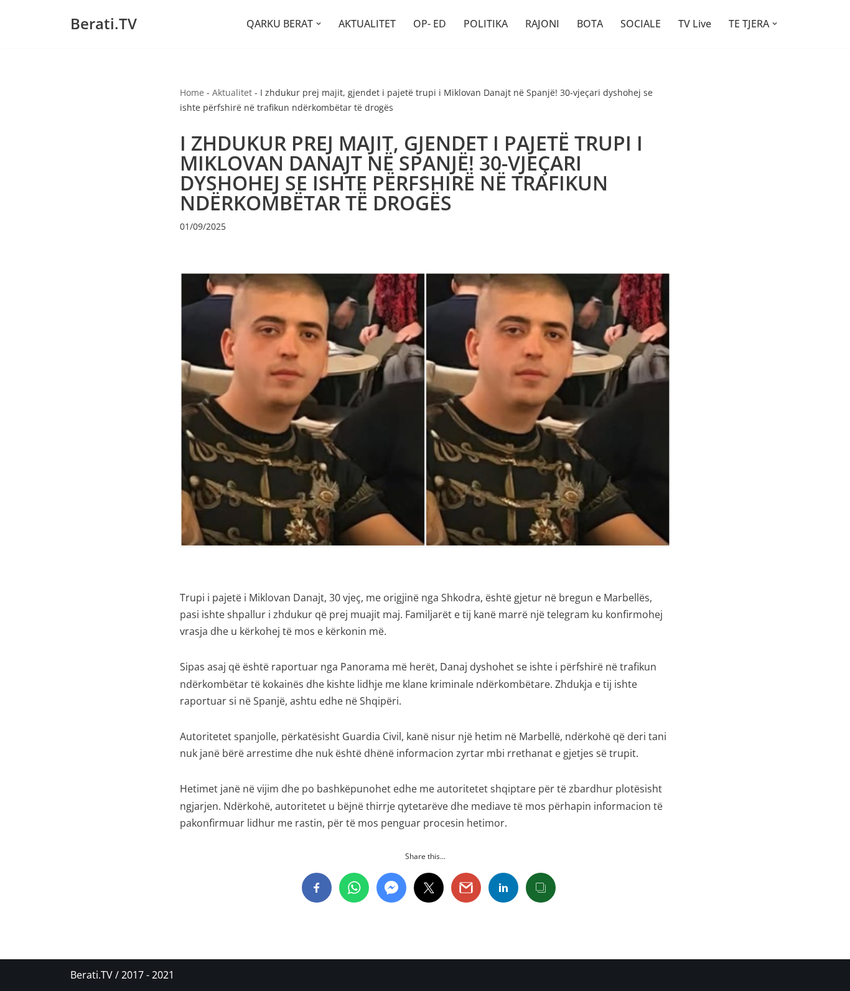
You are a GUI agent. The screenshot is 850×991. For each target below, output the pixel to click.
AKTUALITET (367, 24)
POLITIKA (486, 24)
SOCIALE (640, 24)
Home (192, 92)
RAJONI (542, 24)
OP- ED (429, 24)
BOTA (590, 24)
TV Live (694, 24)
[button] (318, 23)
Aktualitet (232, 92)
